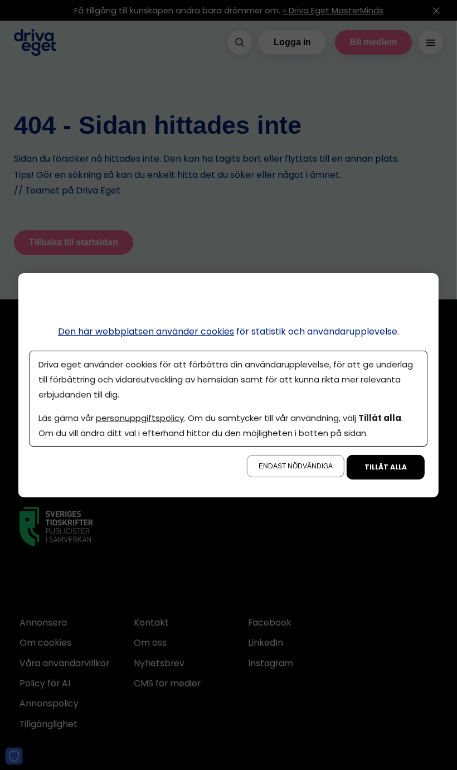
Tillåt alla (385, 467)
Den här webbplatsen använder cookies (146, 331)
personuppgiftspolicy (140, 418)
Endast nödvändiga (296, 466)
